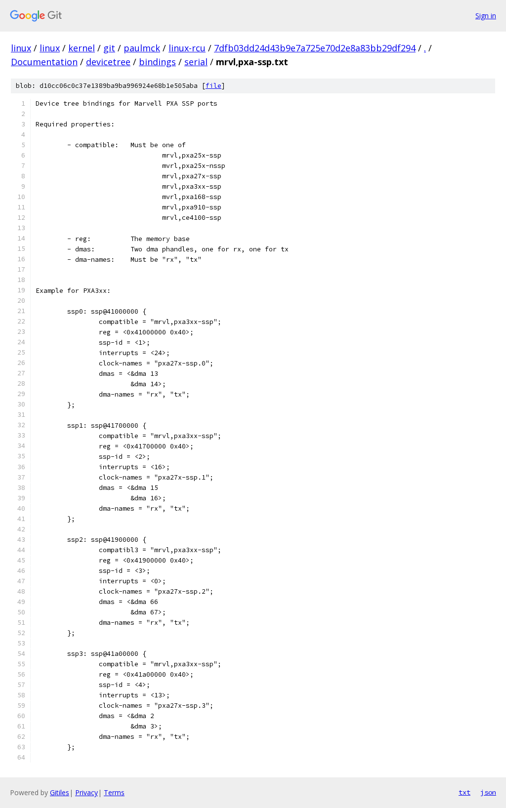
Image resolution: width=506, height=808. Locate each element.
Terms (114, 792)
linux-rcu (187, 48)
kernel (81, 48)
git (109, 48)
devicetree (108, 62)
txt (464, 792)
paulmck (142, 48)
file (213, 85)
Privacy (86, 792)
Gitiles (59, 792)
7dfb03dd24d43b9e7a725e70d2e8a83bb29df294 (315, 48)
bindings (157, 62)
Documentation (44, 62)
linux (21, 48)
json (488, 792)
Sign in (485, 15)
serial (196, 62)
